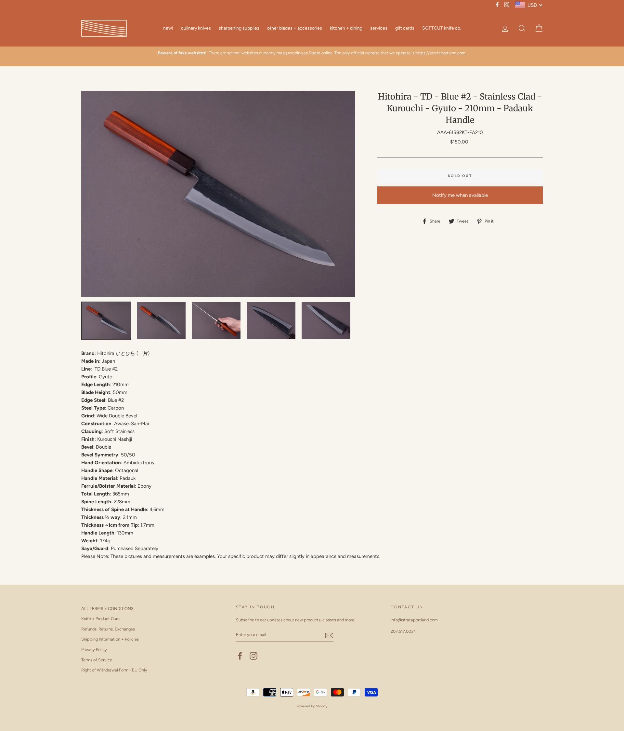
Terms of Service (96, 659)
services (378, 28)
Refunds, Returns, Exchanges (108, 629)
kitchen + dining (346, 28)
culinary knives (196, 28)
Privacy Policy (94, 649)
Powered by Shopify (312, 706)
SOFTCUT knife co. (441, 28)
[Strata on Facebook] (240, 656)
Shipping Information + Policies (110, 639)
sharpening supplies (239, 28)
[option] (218, 194)
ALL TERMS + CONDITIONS (107, 608)
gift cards (404, 28)
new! (168, 28)
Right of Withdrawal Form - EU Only (114, 670)
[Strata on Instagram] (253, 656)
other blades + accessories (294, 28)
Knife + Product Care (100, 618)
